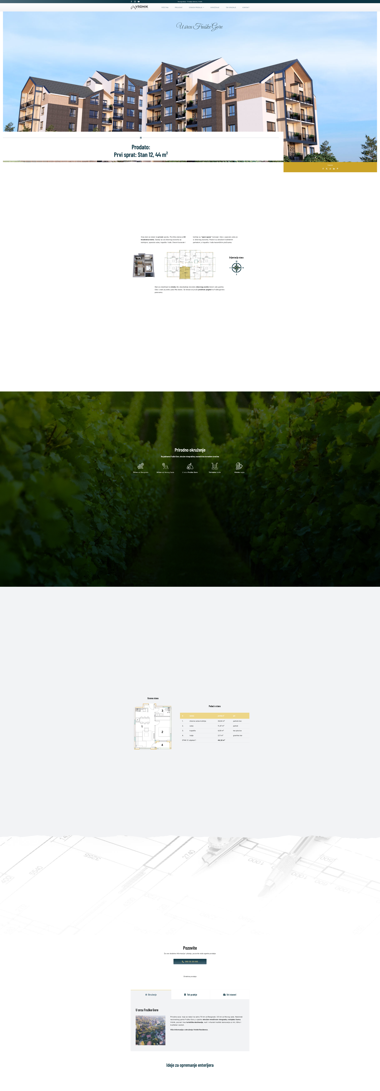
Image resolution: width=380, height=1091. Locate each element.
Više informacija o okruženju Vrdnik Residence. (189, 1030)
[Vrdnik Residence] (139, 6)
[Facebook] (323, 168)
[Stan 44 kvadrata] (144, 253)
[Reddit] (330, 168)
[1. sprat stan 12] (190, 248)
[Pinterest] (337, 168)
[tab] (151, 994)
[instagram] (135, 1)
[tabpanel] (190, 1025)
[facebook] (131, 1)
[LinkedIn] (334, 168)
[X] (326, 168)
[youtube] (139, 1)
